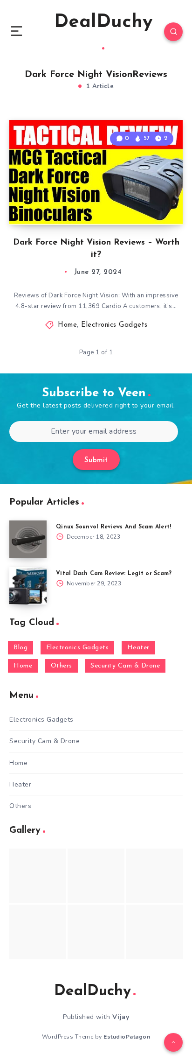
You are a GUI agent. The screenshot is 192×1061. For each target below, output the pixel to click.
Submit (96, 460)
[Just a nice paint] (96, 932)
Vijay (121, 1016)
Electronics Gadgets (114, 325)
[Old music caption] (154, 876)
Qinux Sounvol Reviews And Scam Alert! (113, 527)
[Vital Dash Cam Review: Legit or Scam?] (28, 585)
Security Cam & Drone (125, 665)
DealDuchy (103, 22)
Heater (138, 647)
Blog (20, 647)
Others (61, 665)
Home (67, 325)
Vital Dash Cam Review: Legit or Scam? (113, 573)
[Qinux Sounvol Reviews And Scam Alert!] (28, 539)
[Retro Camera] (96, 876)
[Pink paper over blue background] (37, 876)
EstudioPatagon (126, 1036)
